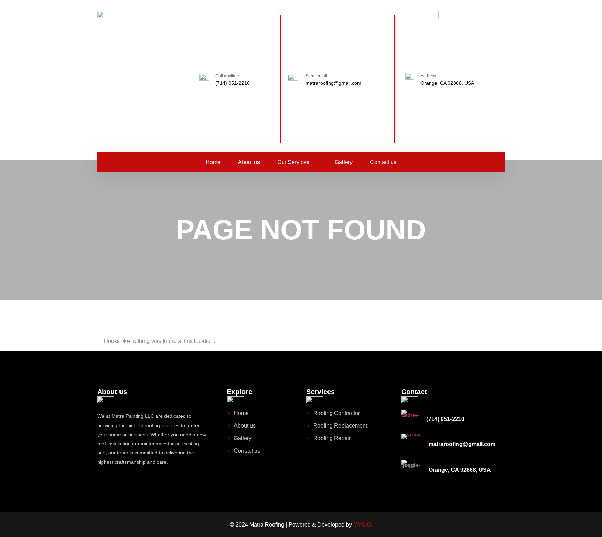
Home (213, 162)
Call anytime (227, 76)
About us (249, 162)
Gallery (344, 162)
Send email (316, 76)
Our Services (293, 162)
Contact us (383, 162)
